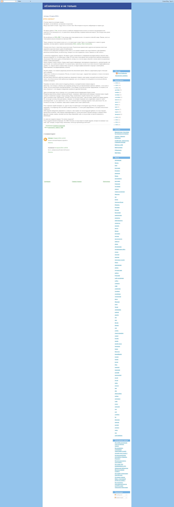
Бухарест (117, 170)
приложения (118, 265)
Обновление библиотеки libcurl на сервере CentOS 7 (121, 470)
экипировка (118, 309)
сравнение (118, 288)
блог (116, 165)
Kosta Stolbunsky (122, 73)
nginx (116, 383)
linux (116, 364)
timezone (117, 419)
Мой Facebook (118, 147)
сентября (117, 97)
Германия (117, 184)
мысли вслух (51, 127)
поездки (117, 254)
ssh (116, 412)
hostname (117, 346)
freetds (117, 338)
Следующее (47, 181)
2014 (116, 87)
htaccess (117, 351)
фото (116, 299)
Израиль (117, 205)
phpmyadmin (118, 393)
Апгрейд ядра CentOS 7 (121, 453)
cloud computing (119, 333)
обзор (116, 244)
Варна (116, 176)
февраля (117, 114)
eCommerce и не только (60, 6)
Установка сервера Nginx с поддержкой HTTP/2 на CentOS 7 (120, 479)
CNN (55, 37)
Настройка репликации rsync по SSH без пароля (121, 444)
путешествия (118, 270)
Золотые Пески (119, 202)
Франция (117, 302)
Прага (116, 262)
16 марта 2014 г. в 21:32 (59, 138)
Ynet (56, 30)
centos (116, 330)
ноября (117, 92)
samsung (117, 406)
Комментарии (119, 497)
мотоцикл (117, 233)
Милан (116, 231)
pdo (116, 388)
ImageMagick (118, 354)
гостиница (117, 186)
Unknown (50, 138)
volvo (116, 430)
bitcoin (116, 323)
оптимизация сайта (120, 249)
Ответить (50, 142)
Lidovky (79, 44)
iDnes (74, 44)
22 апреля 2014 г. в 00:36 (61, 147)
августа (117, 99)
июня (116, 104)
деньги (117, 189)
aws (116, 320)
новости (58, 127)
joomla (116, 359)
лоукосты (117, 223)
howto (116, 349)
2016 (116, 83)
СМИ (62, 127)
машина (117, 226)
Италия (117, 210)
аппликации (118, 160)
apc (116, 317)
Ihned (83, 44)
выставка (117, 181)
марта (117, 112)
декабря (117, 90)
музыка (117, 236)
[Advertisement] (121, 40)
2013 (116, 117)
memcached (118, 375)
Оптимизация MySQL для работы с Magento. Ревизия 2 (121, 457)
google (116, 341)
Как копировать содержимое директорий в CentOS (120, 450)
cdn (116, 328)
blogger (117, 325)
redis (116, 401)
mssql (116, 378)
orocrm (117, 385)
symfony (117, 414)
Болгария (117, 168)
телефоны (118, 294)
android (117, 312)
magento (117, 367)
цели (116, 304)
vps (116, 433)
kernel (116, 362)
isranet (116, 357)
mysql (116, 380)
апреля (117, 109)
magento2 (117, 370)
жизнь (116, 199)
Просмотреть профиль (121, 75)
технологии (118, 296)
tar (115, 417)
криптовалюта (119, 220)
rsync (116, 404)
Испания (117, 207)
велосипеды (118, 178)
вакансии (117, 173)
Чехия (116, 307)
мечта (116, 228)
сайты (116, 281)
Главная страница (76, 181)
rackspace (117, 399)
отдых (116, 252)
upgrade (117, 422)
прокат (116, 267)
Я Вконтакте (118, 150)
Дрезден (117, 194)
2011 (116, 122)
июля (116, 102)
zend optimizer (118, 435)
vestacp (117, 427)
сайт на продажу (119, 278)
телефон (117, 291)
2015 (116, 85)
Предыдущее (106, 181)
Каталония (118, 212)
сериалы (117, 283)
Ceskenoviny (88, 44)
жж (115, 197)
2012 (116, 119)
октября (117, 95)
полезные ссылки (120, 260)
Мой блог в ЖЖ (119, 145)
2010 (116, 124)
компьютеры (118, 215)
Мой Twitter (118, 152)
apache (117, 315)
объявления (118, 246)
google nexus (118, 343)
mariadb (117, 372)
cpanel (116, 336)
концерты (117, 218)
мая (116, 107)
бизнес (117, 163)
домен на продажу (120, 191)
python (116, 396)
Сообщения (119, 495)
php (116, 391)
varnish (117, 425)
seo (116, 409)
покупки (117, 257)
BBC (59, 37)
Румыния (117, 275)
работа (117, 273)
